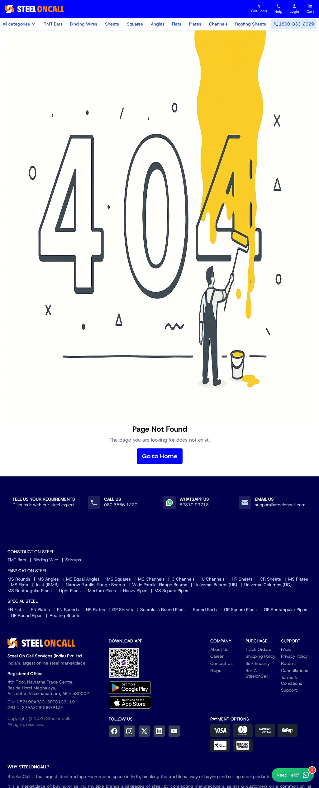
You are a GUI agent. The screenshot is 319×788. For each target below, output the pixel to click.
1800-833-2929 (296, 24)
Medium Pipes (102, 590)
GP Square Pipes (240, 609)
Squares (135, 24)
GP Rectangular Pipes (285, 609)
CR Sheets (270, 579)
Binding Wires (83, 24)
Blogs (215, 670)
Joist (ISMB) (47, 584)
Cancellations (294, 670)
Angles (157, 24)
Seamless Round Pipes (163, 609)
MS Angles (48, 579)
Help (278, 11)
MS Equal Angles (83, 579)
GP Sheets (122, 609)
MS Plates (298, 579)
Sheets (112, 24)
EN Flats (15, 609)
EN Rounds (68, 609)
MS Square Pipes (171, 590)
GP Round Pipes (26, 615)
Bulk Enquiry (257, 663)
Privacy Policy (294, 656)
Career (217, 656)
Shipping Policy (260, 656)
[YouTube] (174, 731)
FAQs (286, 649)
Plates (195, 24)
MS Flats (19, 584)
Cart (310, 11)
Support (289, 690)
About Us (219, 649)
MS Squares (119, 579)
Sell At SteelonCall (256, 673)
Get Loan (259, 8)
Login (294, 11)
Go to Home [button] (159, 456)
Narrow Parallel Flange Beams (95, 584)
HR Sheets (242, 579)
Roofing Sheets (250, 24)
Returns (289, 663)
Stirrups (73, 560)
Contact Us (221, 663)
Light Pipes (70, 590)
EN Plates (40, 609)
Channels (218, 24)
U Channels (213, 579)
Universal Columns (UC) (268, 584)
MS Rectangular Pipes (29, 590)
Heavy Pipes (135, 590)
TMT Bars (53, 24)
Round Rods (205, 609)
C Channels (183, 579)
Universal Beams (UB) (215, 584)
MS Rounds (18, 579)
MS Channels (151, 579)
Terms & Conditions (291, 680)
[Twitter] (144, 731)
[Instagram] (129, 731)
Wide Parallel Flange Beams (159, 584)
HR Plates (95, 609)
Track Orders (258, 649)
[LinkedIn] (159, 731)
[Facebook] (114, 731)
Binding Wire (45, 560)
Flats (176, 24)
